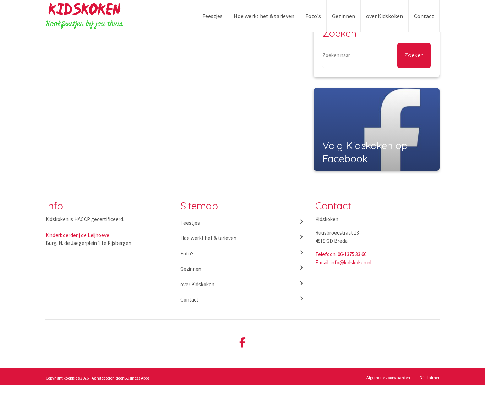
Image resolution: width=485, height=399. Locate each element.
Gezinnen (343, 15)
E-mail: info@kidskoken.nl (343, 262)
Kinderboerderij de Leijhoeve (77, 235)
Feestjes (212, 15)
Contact (424, 15)
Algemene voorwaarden (388, 377)
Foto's (313, 15)
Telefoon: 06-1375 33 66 (340, 254)
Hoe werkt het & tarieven (264, 15)
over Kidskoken (384, 15)
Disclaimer (430, 377)
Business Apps (136, 378)
